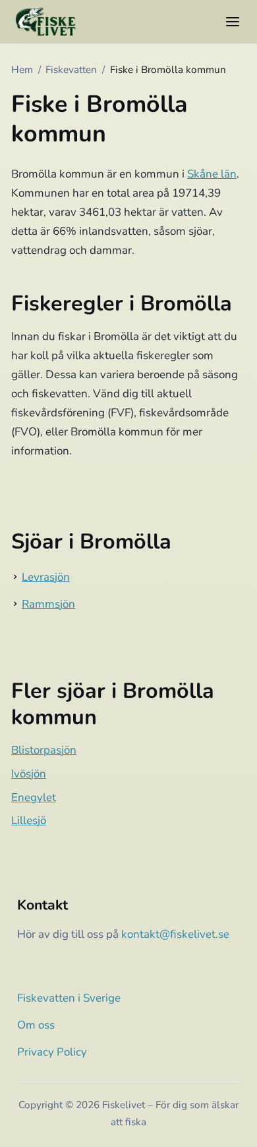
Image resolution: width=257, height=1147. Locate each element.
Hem (22, 69)
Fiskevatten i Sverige (69, 998)
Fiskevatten (71, 69)
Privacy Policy (52, 1052)
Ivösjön (28, 773)
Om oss (36, 1025)
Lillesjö (28, 820)
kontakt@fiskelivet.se (175, 934)
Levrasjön (46, 577)
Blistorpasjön (43, 750)
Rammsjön (48, 604)
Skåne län (212, 174)
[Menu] (232, 22)
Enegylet (33, 797)
